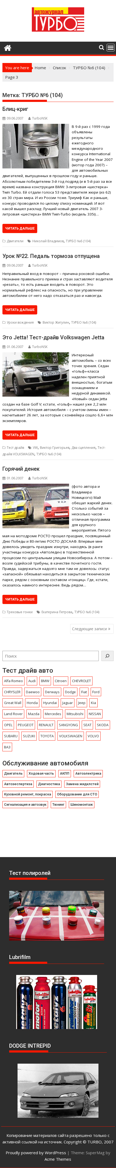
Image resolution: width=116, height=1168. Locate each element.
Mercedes (53, 713)
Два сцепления (83, 447)
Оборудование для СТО (77, 794)
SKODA (102, 724)
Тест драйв (15, 447)
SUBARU (11, 736)
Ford (96, 691)
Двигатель (13, 773)
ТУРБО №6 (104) (78, 241)
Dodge (70, 691)
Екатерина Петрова (57, 612)
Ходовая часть (41, 773)
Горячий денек (21, 469)
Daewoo (33, 691)
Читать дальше (20, 228)
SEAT (87, 724)
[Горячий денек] (35, 487)
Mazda (33, 713)
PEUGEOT (25, 724)
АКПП (64, 773)
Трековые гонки (20, 612)
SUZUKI (29, 736)
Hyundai (50, 702)
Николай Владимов (48, 241)
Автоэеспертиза (18, 784)
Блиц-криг (15, 109)
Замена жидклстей (82, 784)
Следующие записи (89, 628)
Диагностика (49, 784)
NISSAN (95, 713)
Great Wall (12, 702)
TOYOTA (47, 736)
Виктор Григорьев (54, 447)
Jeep (82, 702)
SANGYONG (68, 724)
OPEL (8, 724)
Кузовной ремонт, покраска (27, 794)
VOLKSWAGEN (70, 736)
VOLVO (93, 736)
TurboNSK (39, 118)
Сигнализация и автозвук (25, 804)
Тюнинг (58, 804)
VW (35, 447)
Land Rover (13, 713)
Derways (52, 691)
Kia (93, 702)
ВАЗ (7, 747)
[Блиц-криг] (35, 127)
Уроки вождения (20, 322)
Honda (32, 702)
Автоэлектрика (88, 773)
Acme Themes (58, 1159)
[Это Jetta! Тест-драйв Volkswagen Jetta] (35, 355)
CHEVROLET (81, 680)
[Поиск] (107, 656)
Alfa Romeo (13, 680)
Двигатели (15, 241)
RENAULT (46, 724)
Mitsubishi (75, 713)
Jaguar (67, 702)
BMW (45, 680)
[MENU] (111, 47)
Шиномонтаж (81, 804)
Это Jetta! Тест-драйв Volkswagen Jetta (53, 337)
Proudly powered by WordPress (36, 1152)
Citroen (61, 680)
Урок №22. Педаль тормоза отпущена (51, 256)
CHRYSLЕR (12, 691)
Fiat (84, 691)
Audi (32, 680)
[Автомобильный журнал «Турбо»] (8, 47)
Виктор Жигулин (56, 322)
